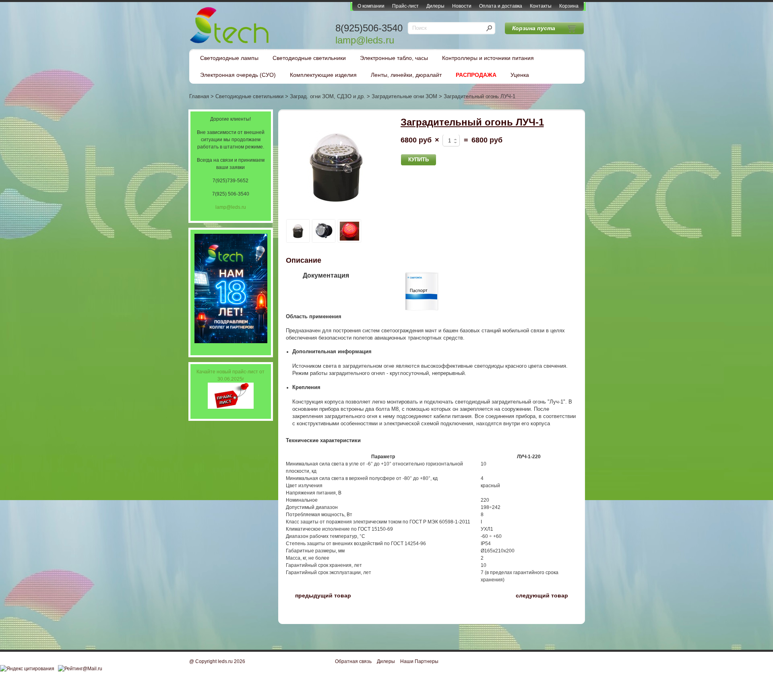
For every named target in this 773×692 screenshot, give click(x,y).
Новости (461, 6)
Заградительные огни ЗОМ (404, 96)
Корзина (569, 6)
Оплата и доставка (500, 6)
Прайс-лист (405, 6)
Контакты (541, 6)
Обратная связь (353, 661)
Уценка (520, 75)
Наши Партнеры (419, 661)
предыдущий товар (318, 594)
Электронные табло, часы (394, 58)
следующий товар (546, 594)
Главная (199, 96)
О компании (371, 6)
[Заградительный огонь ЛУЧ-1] (336, 167)
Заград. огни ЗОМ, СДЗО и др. (327, 96)
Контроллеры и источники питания (488, 58)
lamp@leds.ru (364, 40)
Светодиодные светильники (309, 58)
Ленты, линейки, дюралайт (406, 75)
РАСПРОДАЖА (476, 75)
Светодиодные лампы (229, 58)
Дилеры (435, 6)
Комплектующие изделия (323, 75)
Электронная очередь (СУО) (238, 75)
